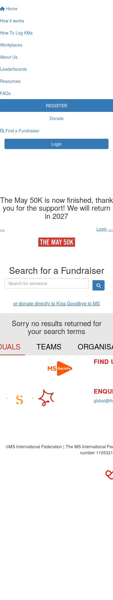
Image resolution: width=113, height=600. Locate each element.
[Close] (110, 231)
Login (56, 144)
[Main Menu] (2, 231)
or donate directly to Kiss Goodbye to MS (56, 303)
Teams (48, 346)
